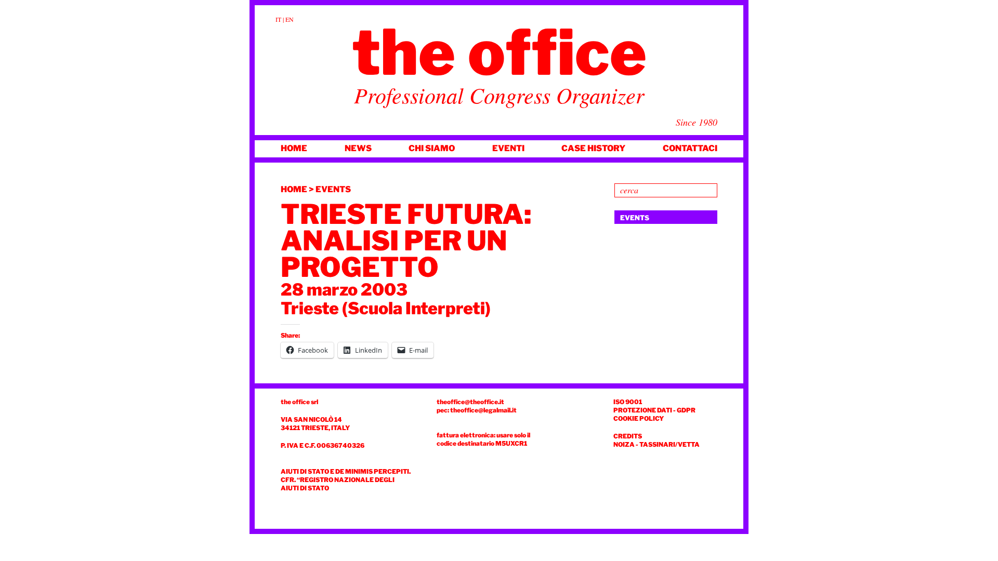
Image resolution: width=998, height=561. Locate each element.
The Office (499, 52)
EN (289, 19)
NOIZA (624, 444)
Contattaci (690, 148)
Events (333, 189)
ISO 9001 (627, 402)
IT (278, 19)
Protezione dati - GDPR (654, 410)
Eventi (508, 148)
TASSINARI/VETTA (669, 444)
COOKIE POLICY (638, 418)
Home (294, 148)
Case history (593, 148)
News (358, 148)
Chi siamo (432, 148)
